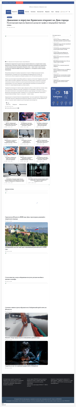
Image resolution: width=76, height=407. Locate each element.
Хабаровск (14, 104)
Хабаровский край (23, 104)
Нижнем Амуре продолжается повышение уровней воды (22, 338)
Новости (8, 11)
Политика (27, 11)
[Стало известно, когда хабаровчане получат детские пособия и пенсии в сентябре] (26, 264)
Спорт (52, 11)
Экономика (33, 11)
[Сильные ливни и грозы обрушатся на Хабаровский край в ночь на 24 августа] (26, 294)
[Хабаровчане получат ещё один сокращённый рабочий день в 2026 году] (26, 234)
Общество (21, 11)
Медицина (47, 11)
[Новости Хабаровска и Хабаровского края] (38, 7)
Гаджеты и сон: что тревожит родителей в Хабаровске (21, 366)
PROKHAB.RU (67, 400)
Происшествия (40, 11)
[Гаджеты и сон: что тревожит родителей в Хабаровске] (26, 353)
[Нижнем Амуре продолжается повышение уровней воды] (26, 325)
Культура (57, 11)
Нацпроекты (14, 11)
